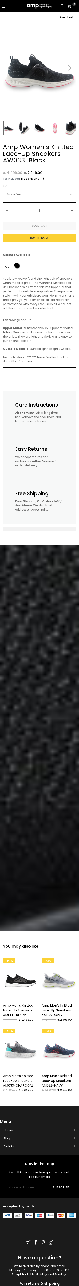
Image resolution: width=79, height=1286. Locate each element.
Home (8, 1130)
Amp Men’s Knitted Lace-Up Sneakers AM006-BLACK (18, 1010)
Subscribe (61, 1187)
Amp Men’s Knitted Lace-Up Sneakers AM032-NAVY (57, 1080)
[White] (7, 265)
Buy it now (39, 238)
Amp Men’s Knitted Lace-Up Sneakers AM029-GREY (57, 1010)
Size (5, 186)
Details (9, 1146)
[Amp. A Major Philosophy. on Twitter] (28, 1243)
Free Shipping (30, 179)
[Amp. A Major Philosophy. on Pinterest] (43, 1243)
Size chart (66, 17)
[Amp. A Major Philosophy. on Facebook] (36, 1243)
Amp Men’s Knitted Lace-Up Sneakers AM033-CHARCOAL (18, 1080)
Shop (7, 1138)
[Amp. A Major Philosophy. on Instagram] (51, 1243)
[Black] (16, 265)
